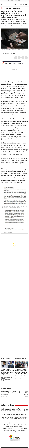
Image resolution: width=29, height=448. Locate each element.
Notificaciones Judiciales (11, 8)
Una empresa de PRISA (14, 436)
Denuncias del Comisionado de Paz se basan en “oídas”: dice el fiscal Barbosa (7, 372)
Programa (14, 4)
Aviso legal (20, 426)
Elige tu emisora (23, 4)
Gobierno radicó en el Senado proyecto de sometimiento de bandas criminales (21, 371)
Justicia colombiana (8, 232)
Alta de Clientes (21, 424)
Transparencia (21, 430)
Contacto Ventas (14, 423)
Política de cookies (22, 428)
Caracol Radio (7, 4)
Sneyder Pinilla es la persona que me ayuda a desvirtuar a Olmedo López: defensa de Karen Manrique (11, 409)
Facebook (15, 57)
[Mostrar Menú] (1, 3)
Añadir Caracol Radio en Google (13, 63)
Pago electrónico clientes (10, 424)
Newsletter (22, 423)
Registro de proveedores (11, 426)
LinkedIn (22, 57)
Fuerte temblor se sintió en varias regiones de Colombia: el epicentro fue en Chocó (11, 393)
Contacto (6, 423)
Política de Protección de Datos (9, 428)
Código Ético (14, 432)
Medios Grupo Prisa (14, 440)
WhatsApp (26, 57)
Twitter (19, 57)
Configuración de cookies (10, 430)
